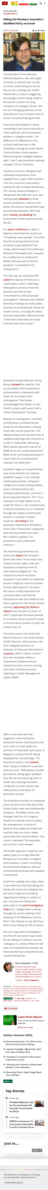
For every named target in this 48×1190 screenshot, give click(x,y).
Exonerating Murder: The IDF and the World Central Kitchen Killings (24, 1043)
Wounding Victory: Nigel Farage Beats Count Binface (24, 1073)
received (8, 653)
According (20, 520)
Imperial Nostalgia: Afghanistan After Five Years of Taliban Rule (23, 1050)
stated (19, 555)
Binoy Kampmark (12, 30)
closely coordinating (21, 214)
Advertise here (25, 1027)
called (6, 279)
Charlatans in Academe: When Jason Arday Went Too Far (23, 1058)
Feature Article (10, 14)
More (38, 976)
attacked (24, 198)
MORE (36, 1150)
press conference (17, 229)
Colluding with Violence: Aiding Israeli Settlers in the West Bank (24, 1066)
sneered (33, 762)
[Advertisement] (24, 352)
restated (15, 384)
